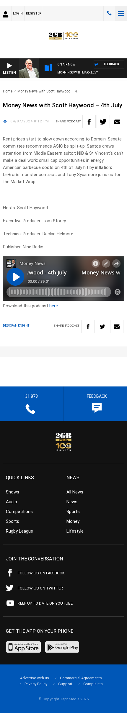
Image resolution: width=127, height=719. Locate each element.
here (53, 306)
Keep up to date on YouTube (45, 603)
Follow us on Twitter (40, 588)
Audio (11, 501)
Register (33, 13)
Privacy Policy (36, 684)
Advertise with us (34, 678)
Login (18, 13)
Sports (12, 521)
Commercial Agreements (81, 678)
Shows (12, 492)
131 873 (109, 13)
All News (74, 492)
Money (72, 521)
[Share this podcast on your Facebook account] (89, 121)
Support (65, 684)
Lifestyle (75, 531)
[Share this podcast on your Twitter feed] (103, 121)
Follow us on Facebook (41, 573)
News (71, 501)
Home (7, 91)
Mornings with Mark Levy (77, 72)
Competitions (19, 511)
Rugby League (19, 531)
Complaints (93, 684)
